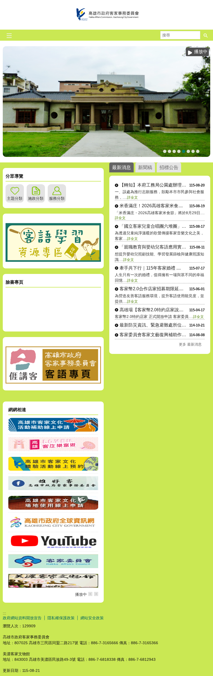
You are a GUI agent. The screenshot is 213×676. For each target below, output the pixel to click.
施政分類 (36, 198)
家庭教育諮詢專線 (188, 151)
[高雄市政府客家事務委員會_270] (53, 260)
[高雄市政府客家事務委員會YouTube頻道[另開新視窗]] (53, 547)
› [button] (96, 594)
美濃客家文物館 (169, 151)
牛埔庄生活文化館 (174, 151)
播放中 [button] (200, 51)
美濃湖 (179, 151)
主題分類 (14, 198)
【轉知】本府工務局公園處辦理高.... (154, 185)
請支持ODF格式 (193, 151)
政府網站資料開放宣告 (22, 618)
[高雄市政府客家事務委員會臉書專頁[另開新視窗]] (53, 488)
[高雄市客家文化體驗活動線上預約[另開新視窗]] (53, 469)
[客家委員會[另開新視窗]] (53, 566)
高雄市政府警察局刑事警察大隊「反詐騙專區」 (197, 151)
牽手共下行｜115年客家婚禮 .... (150, 268)
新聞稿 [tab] (145, 167)
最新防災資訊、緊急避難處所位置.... (154, 325)
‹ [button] (90, 594)
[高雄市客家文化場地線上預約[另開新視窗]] (53, 508)
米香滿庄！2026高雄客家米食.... (151, 205)
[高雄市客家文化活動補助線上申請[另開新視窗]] (53, 430)
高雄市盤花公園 (164, 151)
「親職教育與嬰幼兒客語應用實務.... (154, 247)
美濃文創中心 (183, 151)
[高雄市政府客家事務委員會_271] (53, 382)
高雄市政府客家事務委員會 (106, 15)
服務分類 (57, 198)
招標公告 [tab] (168, 167)
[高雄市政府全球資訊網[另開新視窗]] (53, 527)
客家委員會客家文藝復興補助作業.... (154, 334)
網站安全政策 (92, 618)
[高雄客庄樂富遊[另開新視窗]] (53, 449)
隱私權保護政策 (61, 618)
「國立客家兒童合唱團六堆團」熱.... (154, 226)
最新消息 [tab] (121, 167)
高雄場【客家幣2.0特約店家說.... (151, 309)
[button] (205, 35)
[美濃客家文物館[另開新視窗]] (53, 586)
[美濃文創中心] (106, 101)
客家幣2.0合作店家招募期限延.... (151, 288)
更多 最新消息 (190, 344)
